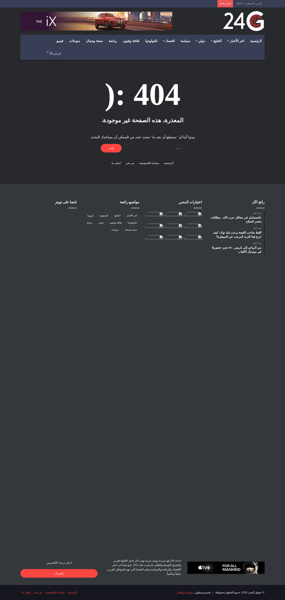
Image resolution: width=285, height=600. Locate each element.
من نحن (130, 163)
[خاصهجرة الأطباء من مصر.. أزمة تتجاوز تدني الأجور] (174, 229)
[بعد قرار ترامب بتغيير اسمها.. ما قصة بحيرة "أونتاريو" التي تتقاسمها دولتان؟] (174, 391)
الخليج (217, 41)
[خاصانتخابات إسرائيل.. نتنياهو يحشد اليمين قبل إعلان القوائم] (193, 217)
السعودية (103, 215)
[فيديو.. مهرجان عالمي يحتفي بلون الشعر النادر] (193, 240)
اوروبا (90, 215)
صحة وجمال (94, 41)
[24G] (243, 21)
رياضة (113, 41)
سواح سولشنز (185, 592)
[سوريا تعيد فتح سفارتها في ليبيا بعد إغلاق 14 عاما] (193, 229)
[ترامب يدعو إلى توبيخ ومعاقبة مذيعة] (174, 217)
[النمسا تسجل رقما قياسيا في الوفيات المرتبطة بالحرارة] (154, 217)
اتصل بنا (116, 163)
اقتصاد (170, 41)
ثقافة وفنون (131, 41)
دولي (201, 41)
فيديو (60, 41)
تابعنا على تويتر (66, 202)
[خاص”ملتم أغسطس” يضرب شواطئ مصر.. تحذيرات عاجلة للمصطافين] (154, 240)
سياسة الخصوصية (149, 163)
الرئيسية (256, 41)
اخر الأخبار (237, 41)
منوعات (74, 41)
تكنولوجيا (151, 41)
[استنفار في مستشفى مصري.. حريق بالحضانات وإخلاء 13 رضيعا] (154, 229)
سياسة (185, 41)
